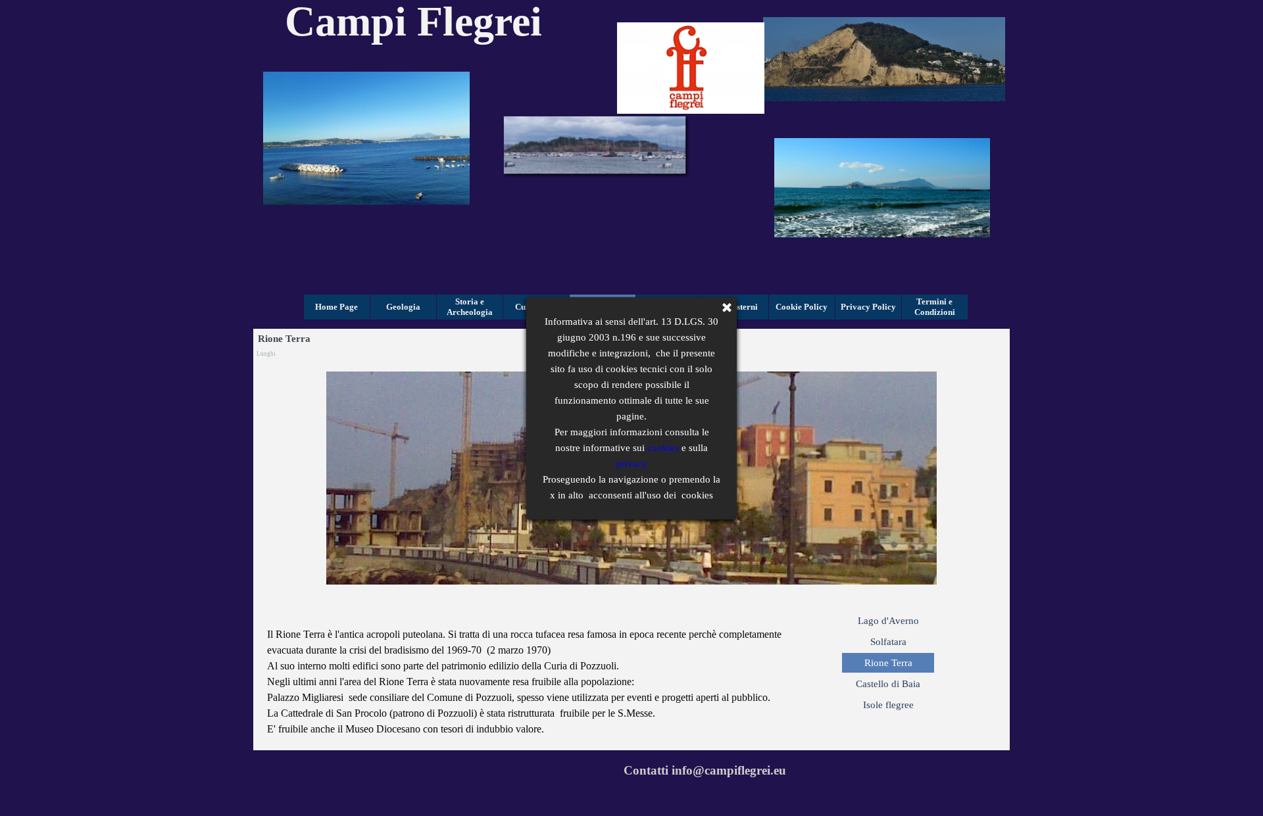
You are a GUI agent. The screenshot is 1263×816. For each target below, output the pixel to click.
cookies (663, 448)
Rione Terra (888, 663)
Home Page (336, 307)
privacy (631, 463)
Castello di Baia (888, 684)
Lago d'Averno (888, 620)
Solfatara (888, 641)
